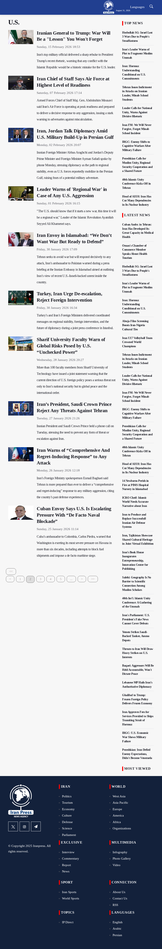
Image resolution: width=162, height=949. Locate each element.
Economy (68, 809)
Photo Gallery (122, 858)
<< (11, 571)
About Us (119, 892)
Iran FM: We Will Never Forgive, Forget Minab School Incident (136, 129)
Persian (117, 935)
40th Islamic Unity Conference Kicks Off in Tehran (136, 183)
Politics (67, 796)
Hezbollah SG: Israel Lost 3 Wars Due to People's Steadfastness (137, 36)
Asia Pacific (120, 802)
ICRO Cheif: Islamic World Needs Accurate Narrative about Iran (135, 502)
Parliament (69, 835)
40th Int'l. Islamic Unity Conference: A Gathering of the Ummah (137, 602)
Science (67, 828)
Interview (68, 852)
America (118, 815)
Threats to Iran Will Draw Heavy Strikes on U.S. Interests (137, 653)
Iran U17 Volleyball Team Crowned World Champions (137, 342)
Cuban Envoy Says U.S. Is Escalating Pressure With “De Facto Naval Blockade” (74, 515)
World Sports (70, 898)
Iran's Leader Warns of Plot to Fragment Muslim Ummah (137, 53)
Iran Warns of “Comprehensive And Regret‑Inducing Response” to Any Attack (73, 457)
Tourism (67, 802)
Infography (120, 852)
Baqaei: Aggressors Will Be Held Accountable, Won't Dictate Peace (138, 669)
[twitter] (13, 826)
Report (66, 865)
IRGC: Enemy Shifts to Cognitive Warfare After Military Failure (136, 146)
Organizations (122, 828)
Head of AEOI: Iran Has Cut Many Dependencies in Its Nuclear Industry (136, 200)
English (118, 922)
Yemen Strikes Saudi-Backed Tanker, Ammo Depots (135, 636)
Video (116, 865)
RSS (115, 905)
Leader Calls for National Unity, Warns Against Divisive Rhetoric (137, 112)
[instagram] (24, 826)
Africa (117, 822)
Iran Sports (69, 892)
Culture (67, 815)
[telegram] (36, 826)
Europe (117, 809)
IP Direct (67, 922)
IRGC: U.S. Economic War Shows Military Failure (135, 737)
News (65, 871)
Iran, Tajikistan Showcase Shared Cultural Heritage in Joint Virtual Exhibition (138, 539)
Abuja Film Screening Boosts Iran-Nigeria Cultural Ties (135, 325)
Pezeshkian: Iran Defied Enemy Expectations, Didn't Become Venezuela (137, 754)
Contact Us (120, 898)
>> (92, 579)
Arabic (117, 928)
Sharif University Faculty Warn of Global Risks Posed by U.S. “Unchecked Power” (71, 346)
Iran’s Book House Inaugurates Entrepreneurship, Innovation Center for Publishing (135, 560)
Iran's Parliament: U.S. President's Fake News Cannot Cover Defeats (136, 619)
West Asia (119, 796)
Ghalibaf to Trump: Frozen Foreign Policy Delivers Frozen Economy (137, 699)
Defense (67, 822)
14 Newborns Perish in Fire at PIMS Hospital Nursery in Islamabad (135, 485)
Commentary (70, 858)
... (71, 579)
